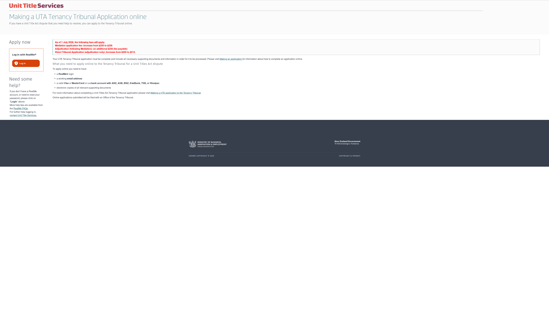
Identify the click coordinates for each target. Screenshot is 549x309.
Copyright (344, 156)
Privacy (356, 156)
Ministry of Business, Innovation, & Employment (231, 144)
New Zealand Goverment (317, 142)
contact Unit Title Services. (23, 115)
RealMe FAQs (20, 108)
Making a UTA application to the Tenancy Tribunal (176, 92)
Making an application (231, 59)
